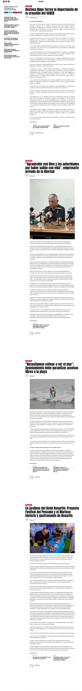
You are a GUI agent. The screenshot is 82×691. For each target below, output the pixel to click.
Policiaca (6, 36)
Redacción (32, 160)
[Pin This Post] (15, 12)
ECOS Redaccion (33, 17)
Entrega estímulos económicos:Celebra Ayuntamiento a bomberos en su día (11, 44)
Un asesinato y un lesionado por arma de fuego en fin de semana (11, 39)
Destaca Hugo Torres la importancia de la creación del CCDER (11, 8)
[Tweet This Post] (10, 12)
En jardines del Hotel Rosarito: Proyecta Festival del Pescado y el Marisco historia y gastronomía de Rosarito (11, 32)
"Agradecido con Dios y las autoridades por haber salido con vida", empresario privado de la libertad (11, 19)
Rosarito (6, 23)
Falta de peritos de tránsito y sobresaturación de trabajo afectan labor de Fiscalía (12, 56)
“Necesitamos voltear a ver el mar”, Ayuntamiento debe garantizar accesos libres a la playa (12, 26)
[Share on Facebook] (6, 12)
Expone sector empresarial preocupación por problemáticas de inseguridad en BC (11, 50)
